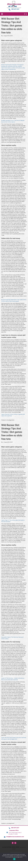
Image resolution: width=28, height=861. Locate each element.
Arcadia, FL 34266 (13, 834)
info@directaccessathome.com (15, 836)
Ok (14, 859)
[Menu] (2, 14)
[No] (26, 857)
